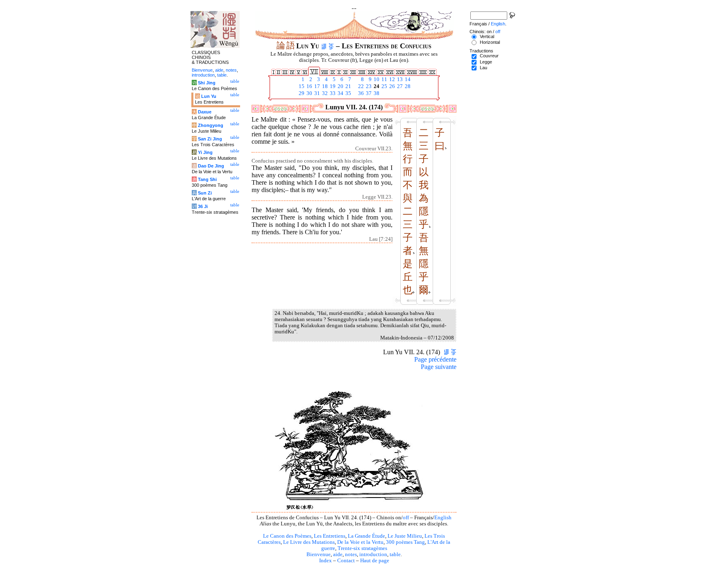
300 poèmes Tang (405, 542)
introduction (373, 554)
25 (383, 86)
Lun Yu (208, 96)
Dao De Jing (211, 165)
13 (399, 79)
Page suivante (438, 366)
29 (300, 93)
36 (360, 93)
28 (407, 86)
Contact (346, 560)
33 (332, 93)
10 (375, 79)
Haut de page (374, 560)
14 (407, 79)
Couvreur (489, 55)
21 (347, 86)
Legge (486, 61)
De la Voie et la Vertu (360, 542)
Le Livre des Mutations (309, 542)
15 (300, 86)
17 (316, 86)
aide (338, 554)
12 (391, 79)
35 (347, 93)
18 (324, 86)
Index (325, 560)
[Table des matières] (331, 46)
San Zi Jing (210, 138)
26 (391, 86)
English (443, 517)
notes (351, 554)
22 (360, 86)
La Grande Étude (366, 536)
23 (368, 86)
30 (308, 93)
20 (339, 86)
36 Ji (203, 206)
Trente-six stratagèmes (362, 548)
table (395, 554)
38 (375, 93)
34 (339, 93)
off (406, 517)
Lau (483, 67)
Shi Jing (207, 82)
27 (399, 86)
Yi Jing (205, 152)
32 (324, 93)
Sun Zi (205, 192)
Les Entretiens (329, 536)
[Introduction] (324, 46)
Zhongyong (210, 125)
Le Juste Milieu (405, 536)
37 (368, 93)
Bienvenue (318, 554)
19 (332, 86)
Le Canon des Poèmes (287, 536)
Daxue (204, 111)
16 (308, 86)
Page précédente (435, 359)
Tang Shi (207, 179)
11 (383, 79)
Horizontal (490, 42)
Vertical (487, 36)
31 (316, 93)
